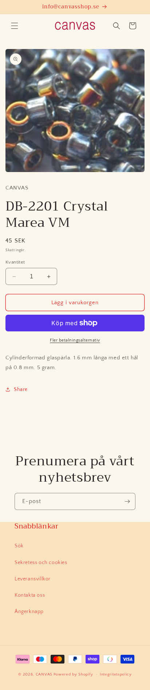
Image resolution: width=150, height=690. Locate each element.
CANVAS (44, 674)
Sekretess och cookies (41, 563)
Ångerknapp (29, 612)
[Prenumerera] (127, 501)
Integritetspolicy (116, 674)
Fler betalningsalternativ (75, 340)
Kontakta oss (30, 595)
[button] (15, 26)
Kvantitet (15, 262)
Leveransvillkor (33, 579)
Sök (19, 546)
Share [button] (21, 389)
